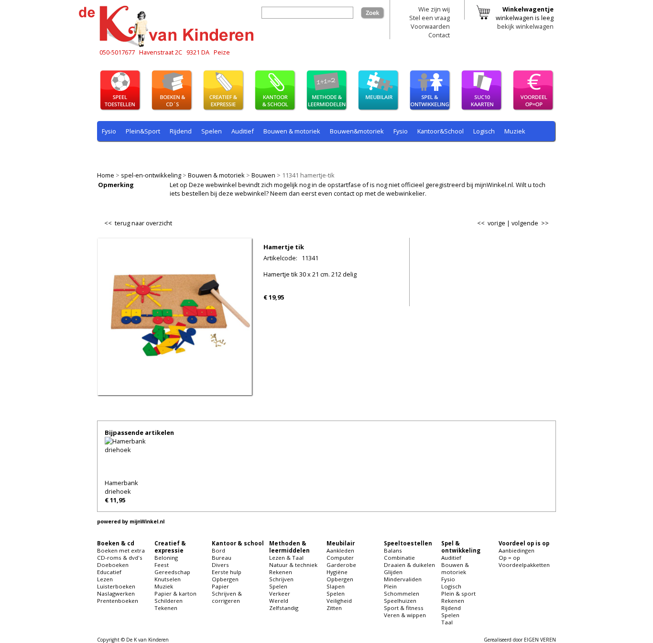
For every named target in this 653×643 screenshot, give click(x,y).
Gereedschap (172, 572)
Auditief (242, 131)
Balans (393, 550)
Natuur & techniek (293, 564)
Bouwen (263, 175)
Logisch (484, 131)
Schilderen (168, 600)
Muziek (514, 131)
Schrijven (281, 579)
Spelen (211, 131)
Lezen (105, 579)
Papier (220, 586)
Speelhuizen (400, 600)
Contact (439, 35)
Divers (220, 564)
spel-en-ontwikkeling (151, 175)
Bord (218, 550)
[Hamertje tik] (174, 389)
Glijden (393, 572)
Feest (161, 564)
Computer (340, 557)
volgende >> (530, 223)
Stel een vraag (429, 17)
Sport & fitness (404, 607)
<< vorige (491, 223)
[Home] (169, 45)
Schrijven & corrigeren (227, 597)
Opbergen (225, 579)
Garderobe (341, 564)
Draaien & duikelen (409, 564)
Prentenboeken (117, 600)
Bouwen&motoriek (357, 131)
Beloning (166, 557)
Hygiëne (337, 572)
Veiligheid (339, 600)
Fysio (109, 131)
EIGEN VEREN (540, 639)
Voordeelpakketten (524, 564)
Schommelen (401, 593)
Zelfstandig (283, 607)
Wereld (278, 600)
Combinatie (399, 557)
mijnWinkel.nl (147, 521)
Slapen (335, 586)
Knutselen (167, 579)
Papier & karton (175, 593)
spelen (317, 153)
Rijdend (181, 131)
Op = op (509, 557)
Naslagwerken (116, 593)
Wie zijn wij (434, 9)
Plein (390, 586)
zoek (377, 11)
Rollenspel (231, 153)
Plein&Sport (143, 131)
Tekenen (165, 607)
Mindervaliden (403, 579)
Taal (291, 153)
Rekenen (161, 153)
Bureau (221, 557)
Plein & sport (120, 153)
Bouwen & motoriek (216, 175)
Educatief (109, 572)
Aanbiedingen (516, 550)
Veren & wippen (405, 615)
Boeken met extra (121, 550)
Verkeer (279, 593)
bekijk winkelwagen (525, 26)
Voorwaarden (430, 26)
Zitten (334, 607)
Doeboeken (113, 564)
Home (105, 175)
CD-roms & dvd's (119, 557)
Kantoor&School (440, 131)
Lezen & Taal (286, 557)
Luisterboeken (116, 586)
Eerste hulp (226, 572)
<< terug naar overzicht (138, 221)
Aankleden (340, 550)
